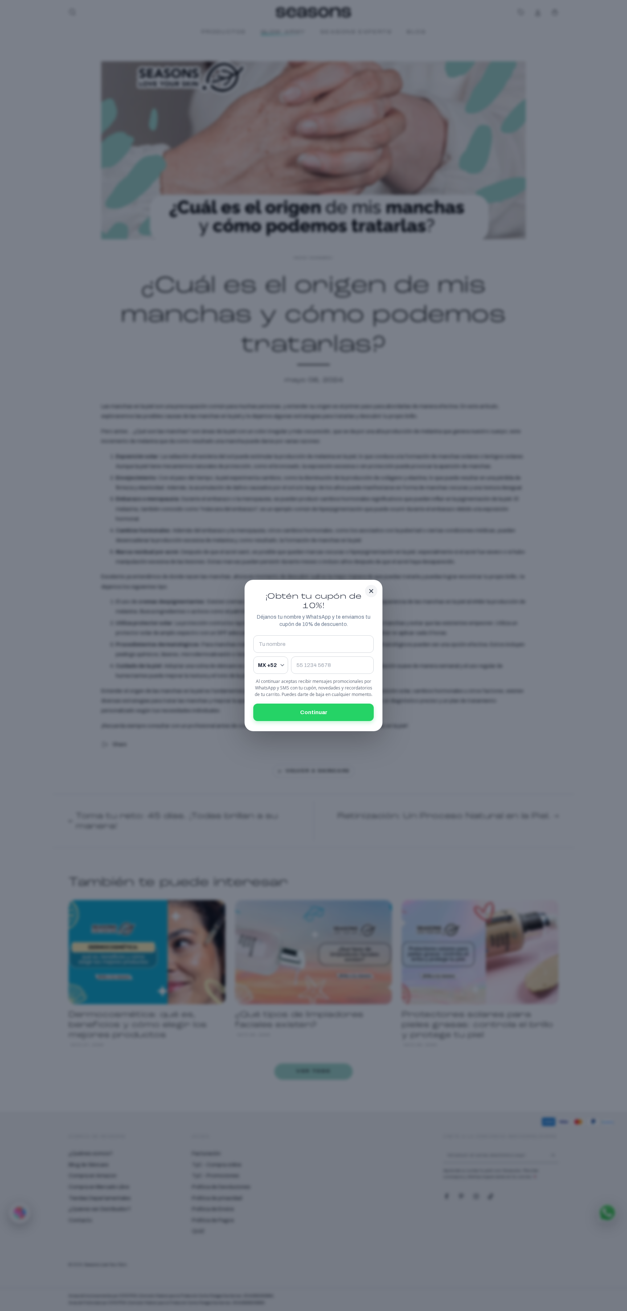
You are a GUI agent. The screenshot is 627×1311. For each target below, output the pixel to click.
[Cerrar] (371, 591)
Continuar (313, 712)
